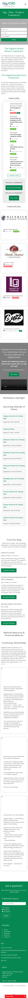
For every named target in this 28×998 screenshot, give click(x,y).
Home (5, 929)
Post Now (14, 374)
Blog (2, 943)
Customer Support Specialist (13, 296)
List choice (5, 908)
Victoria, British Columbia (11, 330)
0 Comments (15, 555)
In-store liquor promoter (12, 329)
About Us (6, 935)
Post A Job (14, 198)
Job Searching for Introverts (11, 604)
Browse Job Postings (14, 187)
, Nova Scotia (8, 231)
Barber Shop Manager (11, 229)
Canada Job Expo (8, 429)
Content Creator (9, 262)
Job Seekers (7, 931)
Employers (7, 933)
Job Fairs (3, 960)
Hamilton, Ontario (9, 264)
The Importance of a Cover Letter (11, 957)
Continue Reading (9, 570)
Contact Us (7, 937)
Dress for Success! (8, 553)
